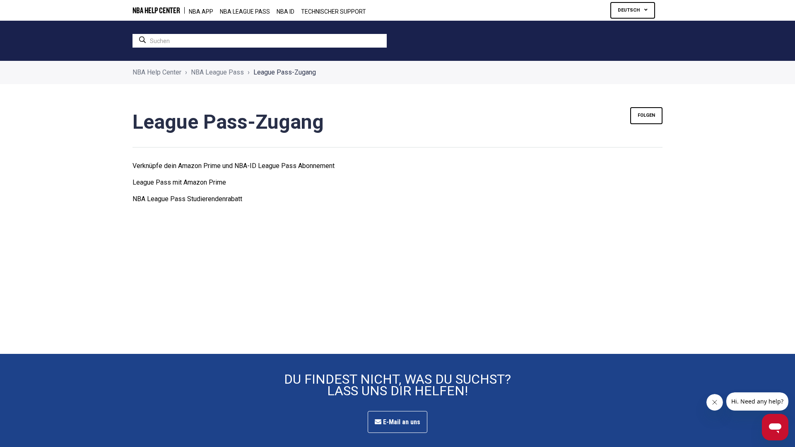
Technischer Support (333, 11)
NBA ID (285, 11)
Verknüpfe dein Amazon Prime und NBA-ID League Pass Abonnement (233, 166)
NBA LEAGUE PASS (245, 11)
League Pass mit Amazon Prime (179, 182)
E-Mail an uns (400, 422)
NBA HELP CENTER (156, 10)
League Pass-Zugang (284, 72)
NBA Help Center (156, 72)
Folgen (646, 115)
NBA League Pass (217, 72)
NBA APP (201, 11)
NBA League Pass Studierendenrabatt (187, 199)
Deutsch (629, 10)
